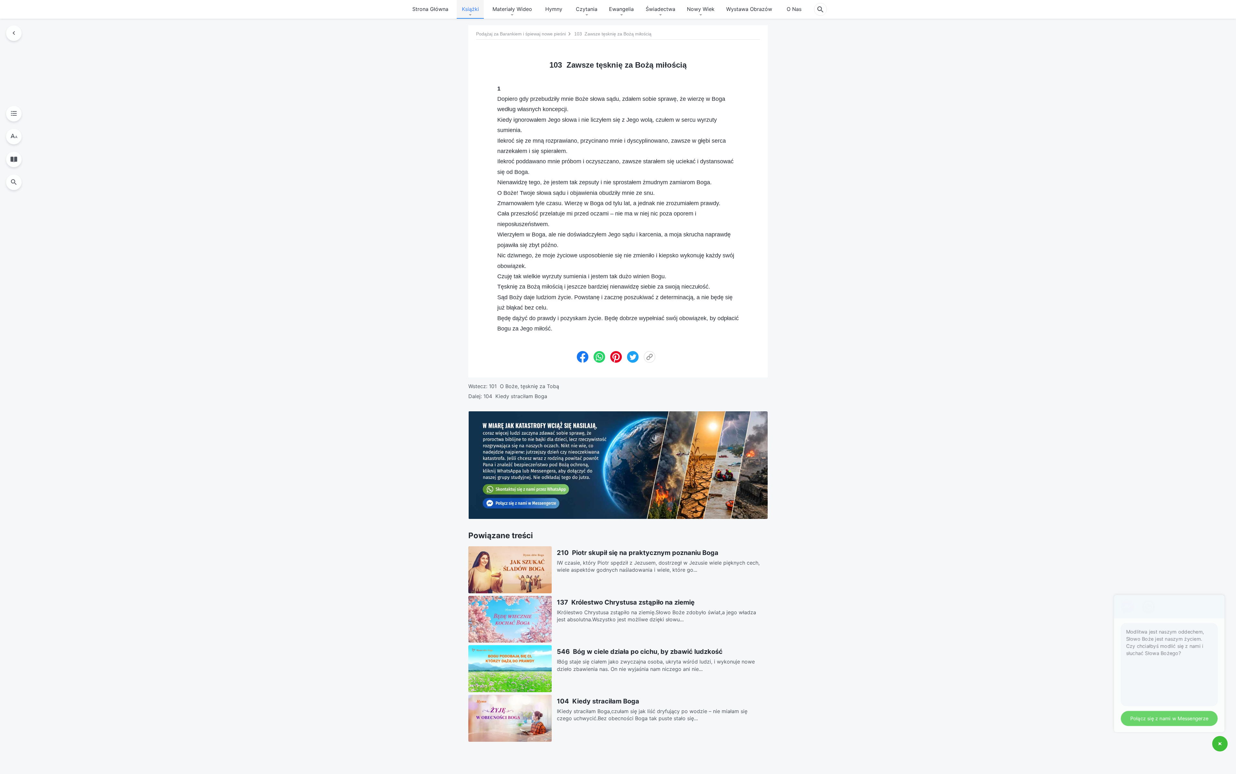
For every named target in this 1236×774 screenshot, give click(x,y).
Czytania (586, 9)
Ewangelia (621, 9)
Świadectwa (660, 9)
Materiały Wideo (512, 9)
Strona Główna (430, 9)
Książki (470, 9)
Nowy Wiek (701, 9)
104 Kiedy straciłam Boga (515, 396)
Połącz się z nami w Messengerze (1167, 717)
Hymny (553, 9)
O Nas (794, 9)
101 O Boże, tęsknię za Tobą (524, 386)
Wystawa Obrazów (749, 9)
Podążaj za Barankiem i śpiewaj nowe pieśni (521, 33)
